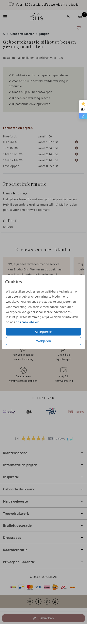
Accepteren (43, 331)
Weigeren (43, 341)
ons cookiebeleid (27, 322)
